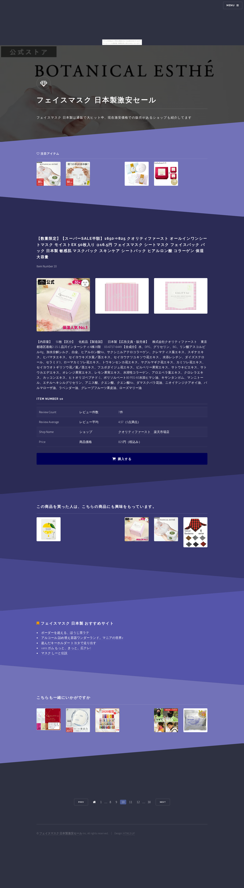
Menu (230, 5)
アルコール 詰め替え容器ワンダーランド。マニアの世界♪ (82, 638)
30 (149, 802)
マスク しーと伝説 (54, 653)
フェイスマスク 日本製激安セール (60, 833)
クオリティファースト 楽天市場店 (143, 432)
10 (123, 802)
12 (138, 802)
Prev (81, 802)
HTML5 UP (129, 833)
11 (130, 802)
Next (163, 802)
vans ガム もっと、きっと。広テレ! (66, 648)
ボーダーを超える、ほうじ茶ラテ (65, 633)
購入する (125, 459)
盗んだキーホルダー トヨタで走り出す (68, 643)
